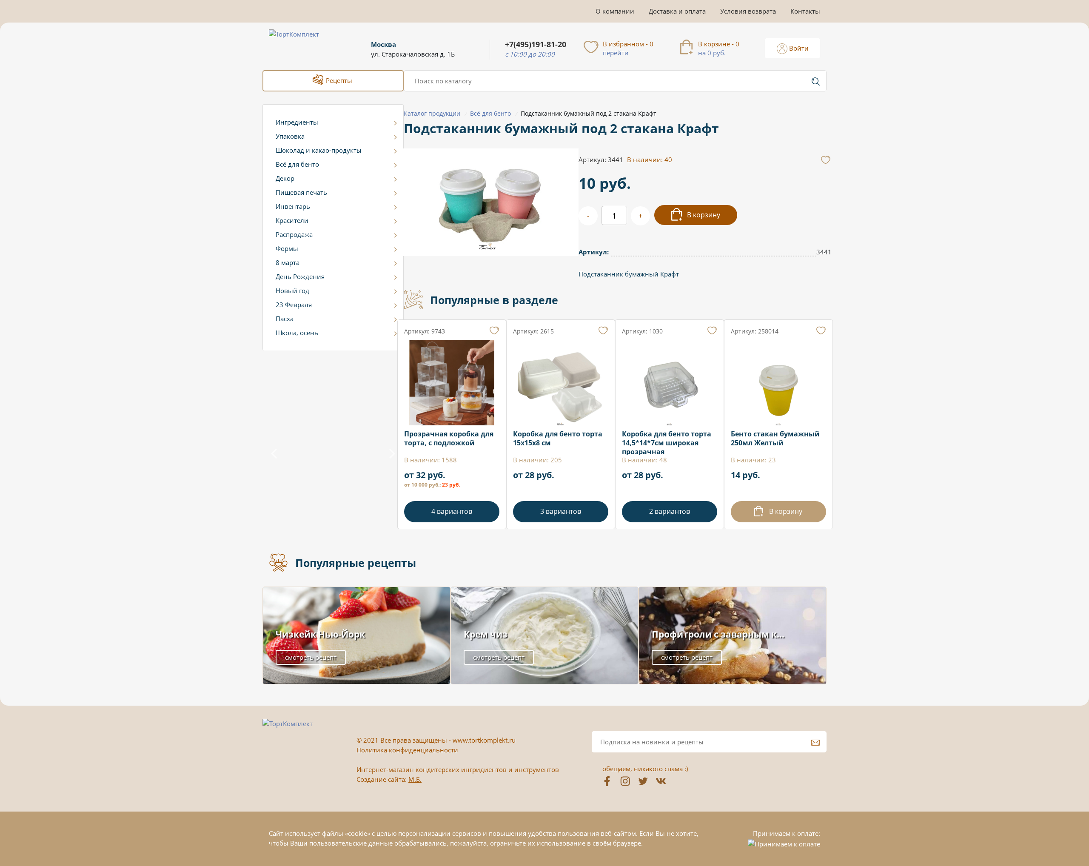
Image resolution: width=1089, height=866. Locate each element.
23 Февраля (294, 304)
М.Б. (415, 779)
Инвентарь (293, 206)
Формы (287, 248)
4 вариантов (451, 511)
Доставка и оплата (677, 11)
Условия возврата (748, 11)
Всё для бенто (297, 164)
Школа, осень (297, 332)
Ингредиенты (297, 122)
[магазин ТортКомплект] (303, 44)
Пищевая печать (301, 192)
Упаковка (290, 136)
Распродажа (294, 234)
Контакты (805, 11)
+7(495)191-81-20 (535, 44)
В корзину (702, 214)
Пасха (285, 318)
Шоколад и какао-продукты (319, 150)
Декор (285, 178)
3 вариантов (560, 511)
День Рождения (300, 276)
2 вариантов (669, 511)
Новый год (292, 290)
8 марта (287, 262)
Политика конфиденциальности (407, 750)
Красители (292, 220)
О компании (615, 11)
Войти (798, 48)
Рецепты (338, 80)
